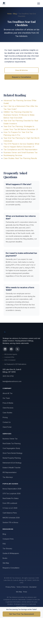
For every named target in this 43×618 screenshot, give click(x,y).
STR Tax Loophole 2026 (12, 493)
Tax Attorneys (8, 477)
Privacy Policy (10, 587)
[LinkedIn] (5, 349)
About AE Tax (7, 393)
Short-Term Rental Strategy (12, 453)
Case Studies (7, 412)
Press (25, 592)
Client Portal (7, 427)
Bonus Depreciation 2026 (12, 489)
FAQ (4, 544)
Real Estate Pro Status (11, 498)
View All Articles (21, 70)
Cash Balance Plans (10, 513)
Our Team (6, 398)
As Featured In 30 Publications (15, 364)
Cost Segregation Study (11, 448)
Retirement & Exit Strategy (12, 463)
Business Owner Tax (10, 439)
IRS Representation (10, 472)
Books (5, 558)
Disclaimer (33, 587)
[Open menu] (38, 3)
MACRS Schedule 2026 (11, 518)
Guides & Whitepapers (11, 553)
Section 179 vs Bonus (10, 522)
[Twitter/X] (17, 349)
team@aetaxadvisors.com (12, 381)
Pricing (5, 417)
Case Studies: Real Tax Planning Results (20, 158)
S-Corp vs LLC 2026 (10, 508)
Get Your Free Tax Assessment (21, 614)
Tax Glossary (7, 548)
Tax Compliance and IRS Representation (20, 149)
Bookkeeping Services (13, 155)
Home (9, 14)
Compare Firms (8, 539)
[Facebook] (11, 349)
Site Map (6, 563)
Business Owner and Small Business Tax (20, 152)
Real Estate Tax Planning (12, 443)
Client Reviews (8, 408)
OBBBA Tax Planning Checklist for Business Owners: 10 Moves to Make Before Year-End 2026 (19, 115)
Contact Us (7, 422)
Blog (15, 14)
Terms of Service (22, 587)
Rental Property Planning (12, 458)
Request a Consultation (21, 77)
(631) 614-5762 (8, 376)
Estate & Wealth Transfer (12, 467)
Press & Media (8, 403)
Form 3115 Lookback (10, 503)
